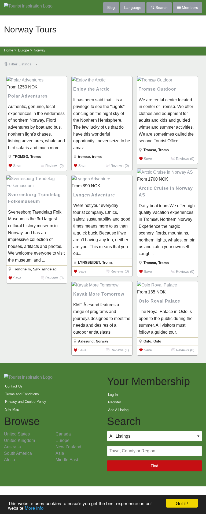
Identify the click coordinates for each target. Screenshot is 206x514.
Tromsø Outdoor (157, 89)
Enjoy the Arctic (91, 89)
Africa (9, 459)
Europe (62, 440)
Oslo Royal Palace (159, 301)
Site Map (12, 409)
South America (18, 453)
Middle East (67, 459)
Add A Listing (118, 410)
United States (17, 434)
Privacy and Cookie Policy (25, 402)
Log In (113, 395)
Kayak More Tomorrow (98, 294)
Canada (63, 434)
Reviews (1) (119, 350)
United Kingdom (19, 440)
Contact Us (14, 386)
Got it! (182, 503)
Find (154, 466)
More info (34, 507)
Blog (111, 7)
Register (114, 402)
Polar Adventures (28, 96)
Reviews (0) (54, 166)
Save (16, 166)
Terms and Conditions (22, 394)
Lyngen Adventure (94, 195)
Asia (60, 453)
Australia (12, 447)
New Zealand (68, 447)
